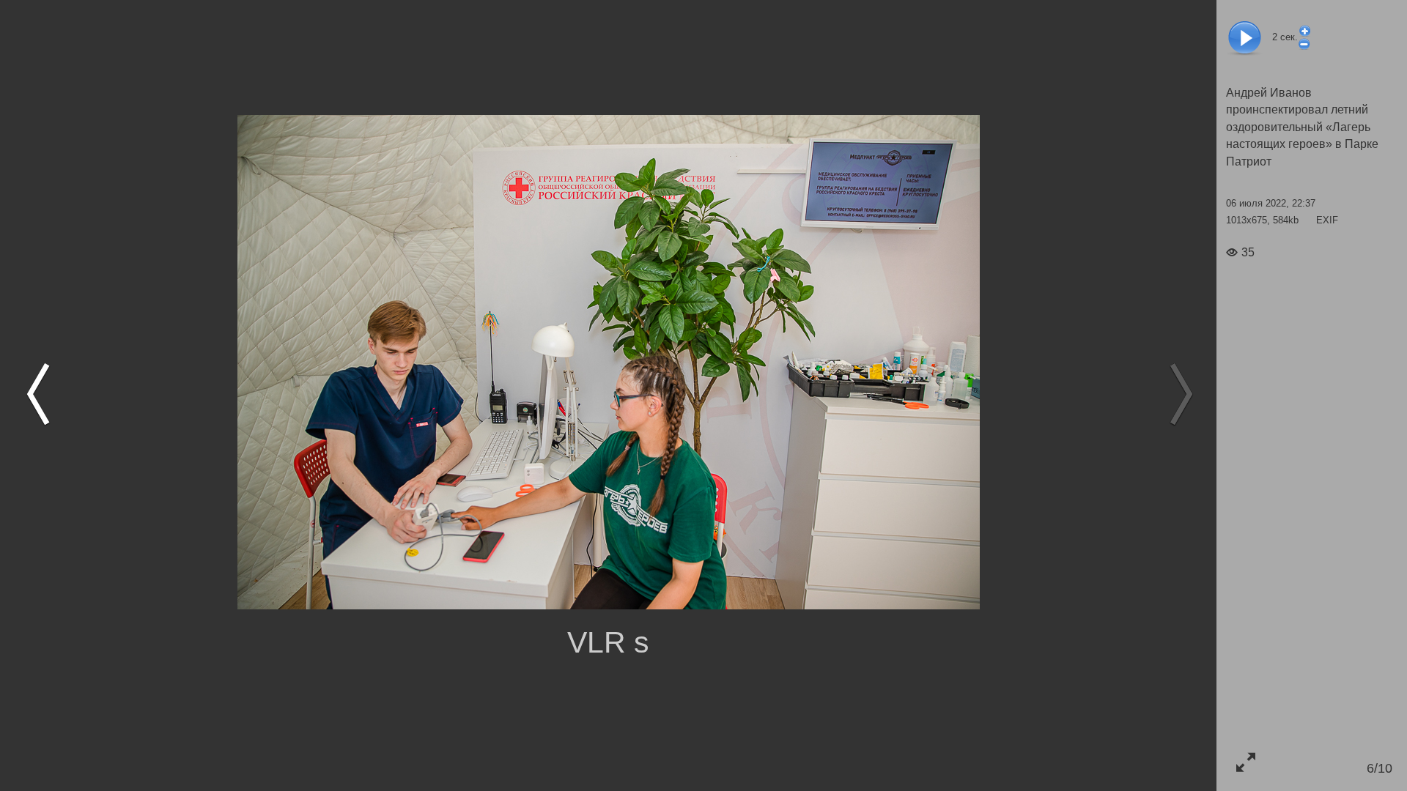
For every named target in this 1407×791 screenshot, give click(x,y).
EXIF (1327, 220)
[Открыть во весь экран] (1245, 762)
